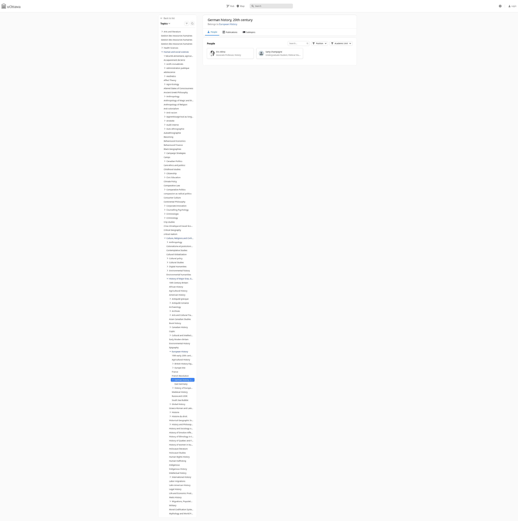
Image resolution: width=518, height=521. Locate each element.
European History (228, 24)
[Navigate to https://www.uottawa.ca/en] (11, 6)
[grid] (280, 54)
